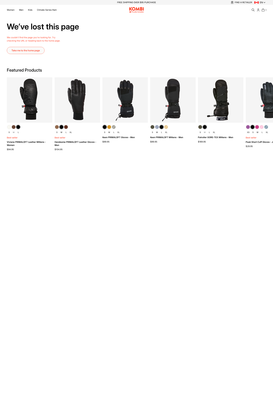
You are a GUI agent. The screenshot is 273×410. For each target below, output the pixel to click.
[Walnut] (66, 127)
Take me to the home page (26, 50)
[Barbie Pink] (262, 127)
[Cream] (9, 127)
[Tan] (109, 127)
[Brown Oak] (14, 127)
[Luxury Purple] (248, 127)
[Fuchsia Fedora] (257, 127)
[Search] (252, 10)
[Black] (18, 127)
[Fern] (114, 127)
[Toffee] (57, 127)
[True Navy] (157, 127)
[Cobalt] (266, 127)
